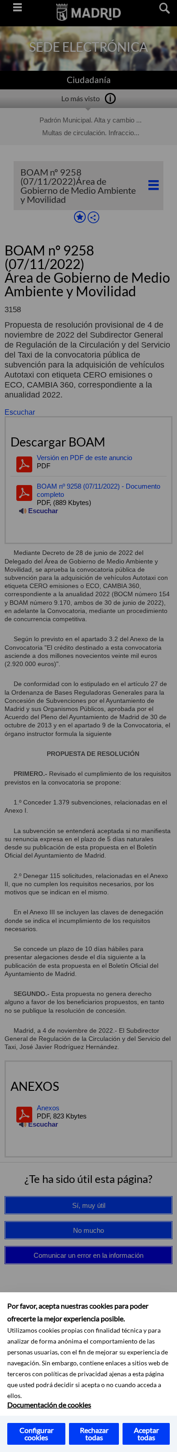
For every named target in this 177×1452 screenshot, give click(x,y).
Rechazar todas (94, 1434)
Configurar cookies (37, 1434)
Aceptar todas (146, 1434)
